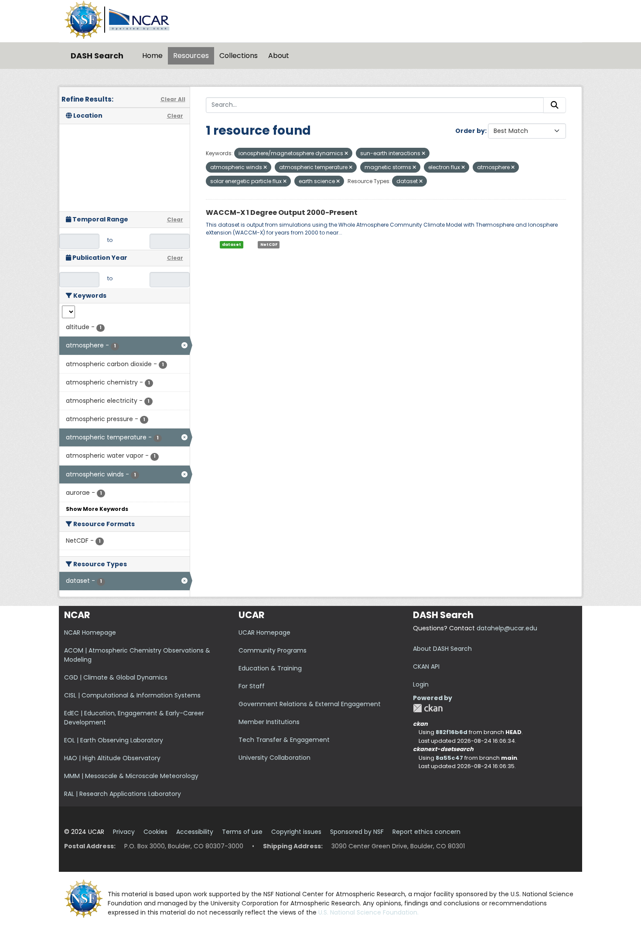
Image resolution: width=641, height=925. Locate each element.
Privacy (124, 831)
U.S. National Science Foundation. (368, 912)
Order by (470, 130)
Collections (238, 56)
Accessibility (194, 831)
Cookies (155, 831)
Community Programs (273, 650)
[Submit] (554, 105)
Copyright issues (296, 831)
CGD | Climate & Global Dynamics (115, 677)
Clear (175, 115)
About (278, 56)
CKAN (428, 708)
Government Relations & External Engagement (310, 704)
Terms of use (242, 831)
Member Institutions (269, 722)
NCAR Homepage (90, 632)
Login (421, 684)
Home (152, 56)
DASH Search (97, 55)
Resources (191, 56)
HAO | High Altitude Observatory (112, 758)
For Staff (252, 686)
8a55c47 (449, 758)
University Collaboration (274, 757)
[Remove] (346, 153)
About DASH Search (442, 648)
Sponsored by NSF (357, 831)
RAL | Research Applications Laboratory (122, 793)
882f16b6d (451, 732)
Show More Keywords (97, 509)
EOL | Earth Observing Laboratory (113, 740)
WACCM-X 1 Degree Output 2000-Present (282, 212)
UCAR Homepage (264, 632)
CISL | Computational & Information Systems (132, 695)
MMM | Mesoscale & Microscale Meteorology (131, 776)
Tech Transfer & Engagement (284, 739)
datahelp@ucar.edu (507, 628)
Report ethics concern (426, 831)
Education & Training (270, 668)
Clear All (172, 99)
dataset (231, 244)
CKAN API (426, 666)
